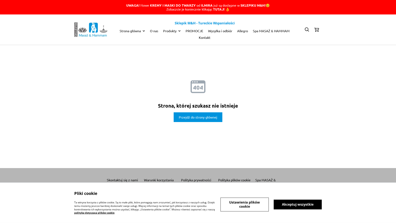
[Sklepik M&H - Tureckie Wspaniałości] (90, 29)
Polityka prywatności (196, 180)
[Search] (307, 29)
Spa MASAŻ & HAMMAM (265, 182)
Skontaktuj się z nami (122, 180)
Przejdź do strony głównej (198, 117)
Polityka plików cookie (234, 180)
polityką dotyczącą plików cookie (94, 213)
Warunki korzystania (159, 180)
